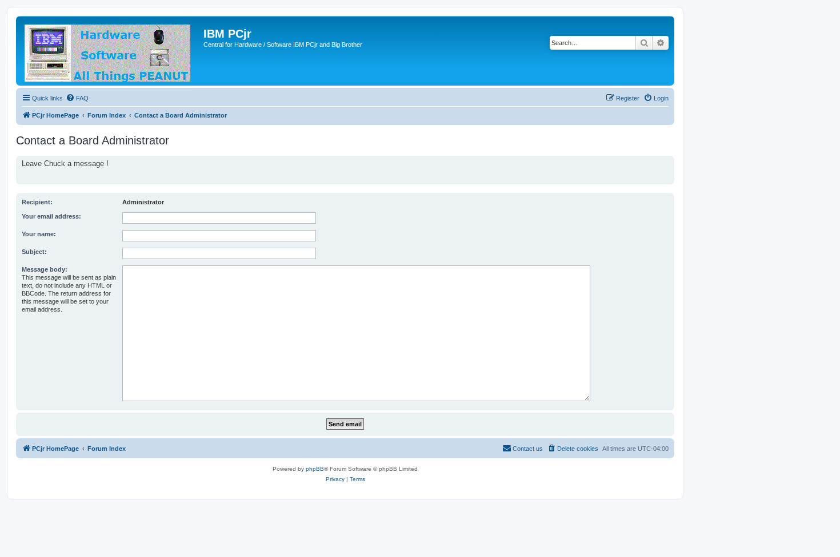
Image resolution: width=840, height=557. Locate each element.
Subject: (34, 251)
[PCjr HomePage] (111, 51)
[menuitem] (77, 98)
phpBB (315, 469)
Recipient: (37, 202)
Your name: (39, 234)
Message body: (44, 269)
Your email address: (51, 216)
